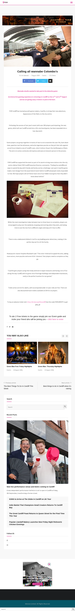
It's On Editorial (24, 75)
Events (44, 75)
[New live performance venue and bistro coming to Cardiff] (37, 452)
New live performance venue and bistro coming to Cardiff (30, 487)
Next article (66, 383)
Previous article (10, 383)
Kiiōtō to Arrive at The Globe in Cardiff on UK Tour (30, 499)
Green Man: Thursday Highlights (50, 366)
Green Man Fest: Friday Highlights (19, 366)
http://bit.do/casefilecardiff (36, 302)
